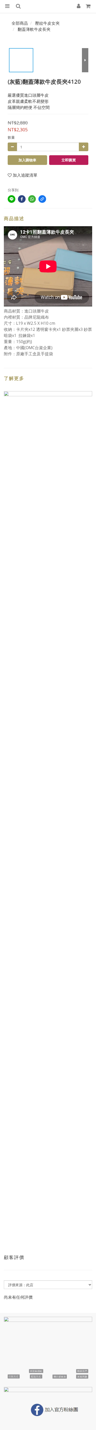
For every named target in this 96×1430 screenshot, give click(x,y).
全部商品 (20, 23)
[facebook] (22, 199)
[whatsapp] (32, 199)
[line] (11, 199)
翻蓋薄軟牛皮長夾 (34, 29)
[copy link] (42, 199)
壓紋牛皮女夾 (47, 23)
